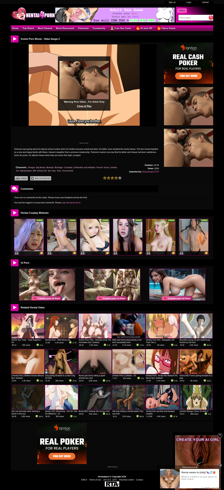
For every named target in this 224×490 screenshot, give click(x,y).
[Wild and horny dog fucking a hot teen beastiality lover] (128, 337)
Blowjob (50, 167)
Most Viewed (45, 28)
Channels (83, 28)
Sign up (172, 2)
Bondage (59, 167)
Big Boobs (40, 167)
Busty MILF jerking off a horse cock (94, 411)
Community (99, 28)
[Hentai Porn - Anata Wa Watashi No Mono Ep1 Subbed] (162, 373)
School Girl (42, 171)
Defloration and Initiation (84, 167)
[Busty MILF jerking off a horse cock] (95, 409)
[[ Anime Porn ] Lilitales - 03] (128, 373)
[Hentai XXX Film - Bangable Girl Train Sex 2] (162, 337)
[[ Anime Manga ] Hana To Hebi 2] (196, 409)
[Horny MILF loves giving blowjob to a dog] (196, 373)
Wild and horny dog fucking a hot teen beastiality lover (127, 341)
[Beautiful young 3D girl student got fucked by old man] (196, 337)
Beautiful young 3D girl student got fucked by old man (195, 341)
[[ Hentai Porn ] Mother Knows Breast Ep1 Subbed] (27, 373)
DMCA (84, 480)
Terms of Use (95, 480)
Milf (34, 171)
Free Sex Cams (123, 28)
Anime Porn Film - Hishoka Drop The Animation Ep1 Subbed (95, 341)
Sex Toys (52, 171)
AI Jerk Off (146, 28)
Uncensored (67, 171)
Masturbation (26, 171)
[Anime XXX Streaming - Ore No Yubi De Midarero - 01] (61, 409)
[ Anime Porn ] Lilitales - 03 (124, 375)
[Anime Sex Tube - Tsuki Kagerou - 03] (27, 337)
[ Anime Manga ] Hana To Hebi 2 (194, 411)
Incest (106, 167)
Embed (24, 178)
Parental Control (126, 480)
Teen (59, 171)
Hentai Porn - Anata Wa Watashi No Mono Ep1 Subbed (162, 376)
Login (188, 2)
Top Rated (28, 28)
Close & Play (84, 106)
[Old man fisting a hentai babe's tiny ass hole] (128, 409)
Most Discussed (65, 28)
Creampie (68, 167)
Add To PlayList (42, 178)
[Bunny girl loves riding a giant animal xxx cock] (95, 373)
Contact (139, 480)
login (64, 203)
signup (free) (74, 203)
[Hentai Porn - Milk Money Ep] (61, 337)
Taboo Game (168, 28)
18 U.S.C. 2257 (110, 480)
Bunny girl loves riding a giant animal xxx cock (92, 376)
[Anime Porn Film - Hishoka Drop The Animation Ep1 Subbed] (95, 337)
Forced (99, 167)
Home (15, 28)
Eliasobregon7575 (150, 172)
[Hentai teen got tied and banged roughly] (162, 409)
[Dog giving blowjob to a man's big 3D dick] (61, 373)
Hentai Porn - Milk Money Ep (58, 340)
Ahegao (31, 167)
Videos (182, 10)
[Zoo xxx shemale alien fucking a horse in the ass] (27, 409)
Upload (205, 2)
